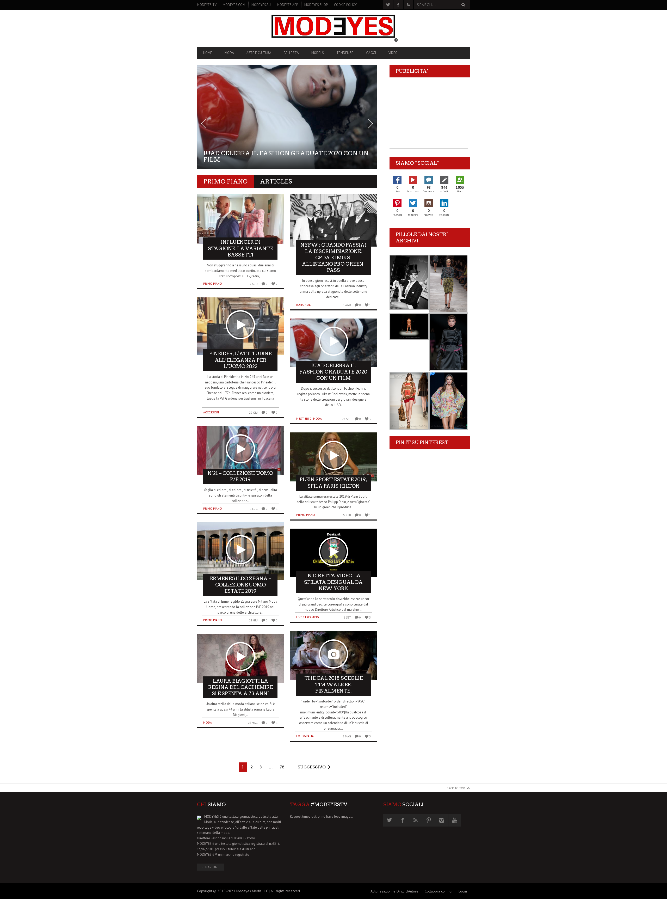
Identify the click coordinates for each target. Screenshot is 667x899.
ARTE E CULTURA (258, 53)
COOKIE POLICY (345, 5)
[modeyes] (333, 28)
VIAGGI (371, 53)
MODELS (317, 53)
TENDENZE (344, 53)
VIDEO (393, 53)
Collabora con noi (438, 891)
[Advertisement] (429, 116)
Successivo (312, 767)
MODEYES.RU (261, 5)
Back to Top (456, 788)
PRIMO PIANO (212, 283)
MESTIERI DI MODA (309, 418)
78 (282, 767)
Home (207, 53)
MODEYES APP (287, 5)
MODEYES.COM (234, 5)
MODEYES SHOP (316, 5)
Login (463, 891)
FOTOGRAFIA (305, 736)
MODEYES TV (207, 5)
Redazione (210, 867)
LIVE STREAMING (307, 617)
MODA (229, 53)
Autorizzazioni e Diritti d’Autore (394, 891)
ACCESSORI (211, 412)
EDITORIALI (303, 305)
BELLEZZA (291, 53)
